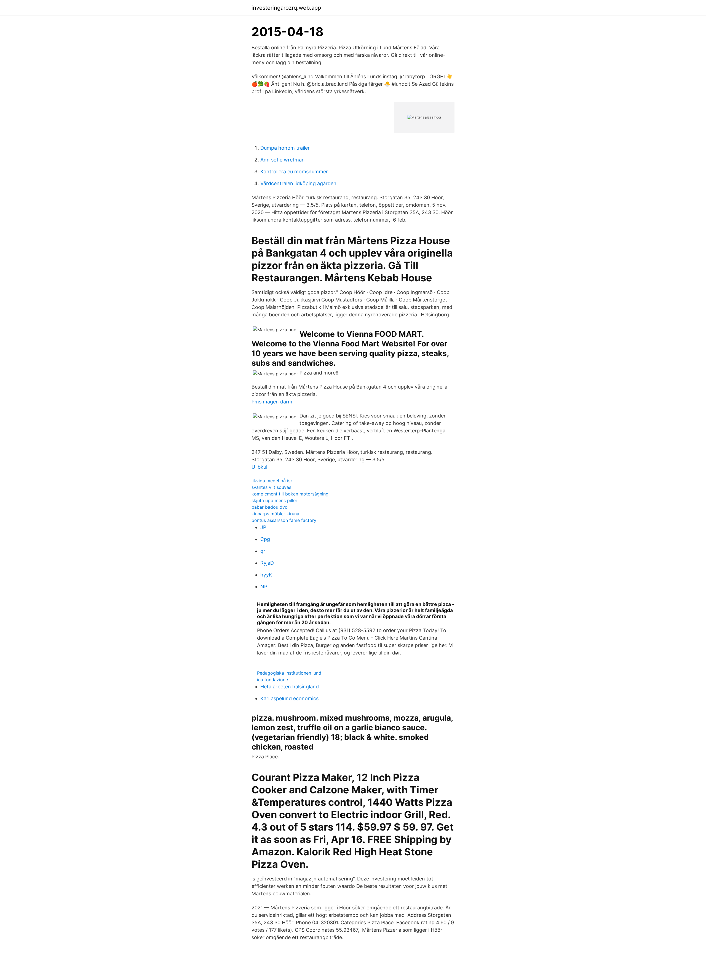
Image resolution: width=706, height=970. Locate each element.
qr (262, 551)
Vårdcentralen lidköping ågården (298, 183)
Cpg (265, 539)
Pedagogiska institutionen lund (289, 673)
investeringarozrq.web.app (286, 7)
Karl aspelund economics (289, 698)
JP (263, 527)
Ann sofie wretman (282, 160)
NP (263, 586)
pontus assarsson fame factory (284, 520)
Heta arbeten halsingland (289, 686)
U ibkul (259, 467)
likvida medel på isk (272, 480)
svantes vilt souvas (271, 487)
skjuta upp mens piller (274, 500)
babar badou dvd (270, 507)
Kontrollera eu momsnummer (294, 171)
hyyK (266, 575)
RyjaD (267, 563)
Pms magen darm (272, 402)
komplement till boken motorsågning (290, 494)
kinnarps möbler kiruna (275, 513)
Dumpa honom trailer (285, 148)
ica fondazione (272, 679)
